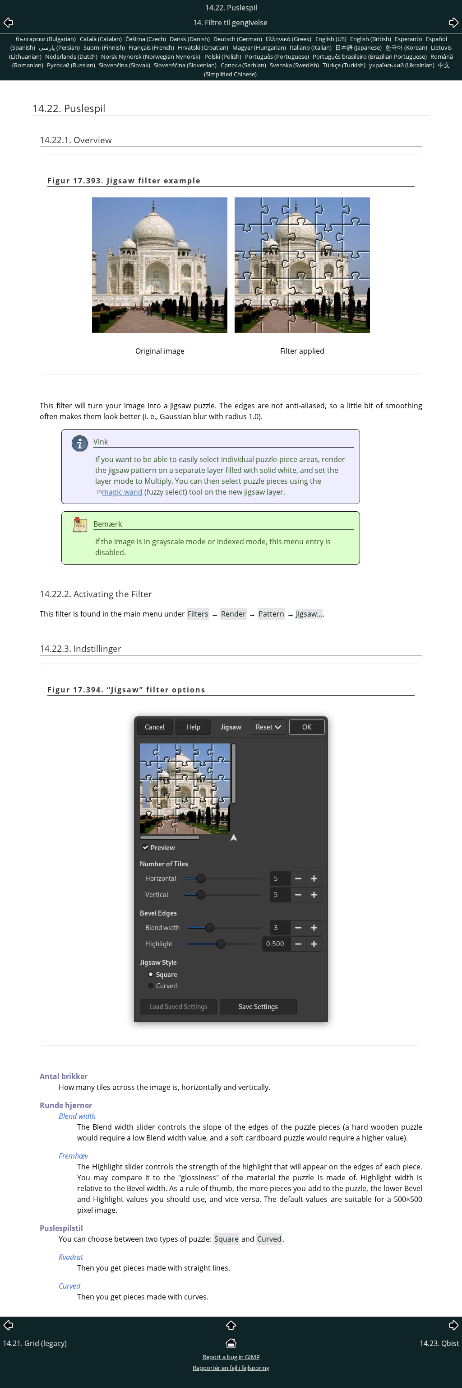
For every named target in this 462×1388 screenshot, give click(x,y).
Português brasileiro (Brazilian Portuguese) (370, 56)
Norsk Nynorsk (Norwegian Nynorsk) (150, 56)
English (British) (370, 39)
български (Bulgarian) (46, 39)
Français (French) (151, 47)
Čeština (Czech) (145, 39)
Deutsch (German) (237, 39)
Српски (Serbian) (243, 65)
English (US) (330, 39)
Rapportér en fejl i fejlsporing (231, 1368)
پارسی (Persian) (59, 47)
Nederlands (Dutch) (71, 56)
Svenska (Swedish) (294, 65)
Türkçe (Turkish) (344, 65)
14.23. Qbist (439, 1343)
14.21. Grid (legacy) (35, 1343)
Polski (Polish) (222, 56)
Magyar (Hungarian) (259, 47)
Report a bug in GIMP (231, 1357)
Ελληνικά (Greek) (288, 39)
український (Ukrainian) (401, 65)
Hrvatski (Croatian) (203, 47)
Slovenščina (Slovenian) (185, 65)
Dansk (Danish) (190, 39)
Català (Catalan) (101, 39)
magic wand (122, 492)
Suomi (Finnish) (104, 47)
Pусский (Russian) (71, 65)
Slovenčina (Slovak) (124, 65)
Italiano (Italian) (311, 47)
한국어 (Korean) (406, 47)
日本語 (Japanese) (358, 47)
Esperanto (408, 39)
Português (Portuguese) (277, 56)
